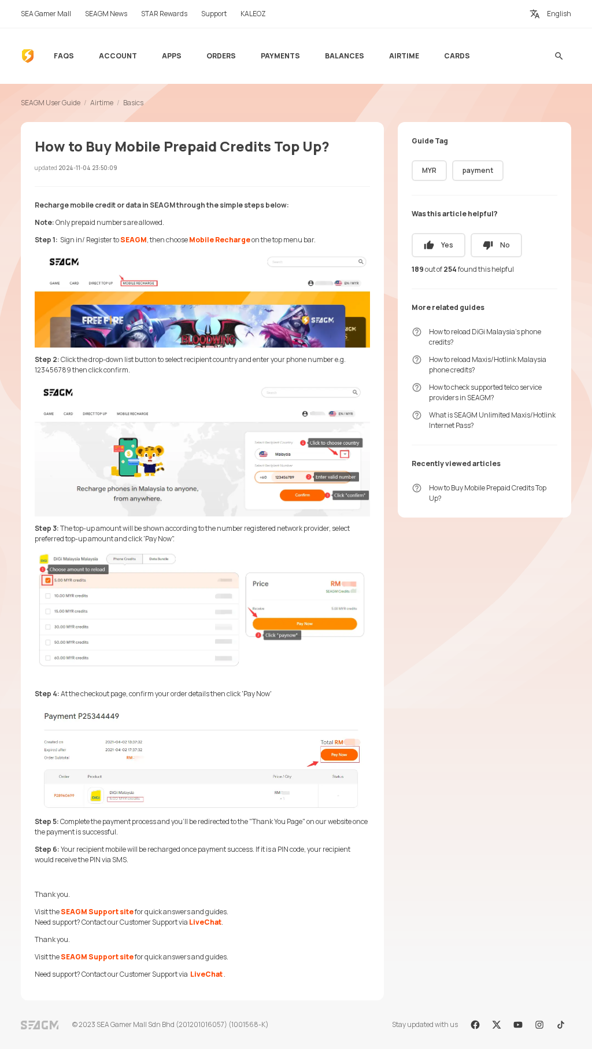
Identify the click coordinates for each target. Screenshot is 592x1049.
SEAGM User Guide (50, 103)
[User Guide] (28, 56)
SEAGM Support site (97, 912)
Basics (133, 103)
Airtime (101, 103)
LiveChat (205, 922)
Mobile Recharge (219, 240)
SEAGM (133, 240)
